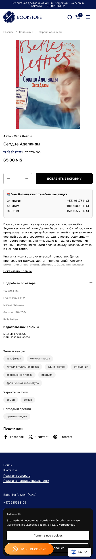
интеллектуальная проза (22, 366)
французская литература (22, 383)
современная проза (19, 374)
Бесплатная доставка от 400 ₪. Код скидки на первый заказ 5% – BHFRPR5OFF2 (48, 5)
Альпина (33, 327)
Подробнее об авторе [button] (19, 283)
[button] (70, 17)
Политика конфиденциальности (26, 480)
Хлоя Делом (23, 136)
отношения (81, 366)
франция (46, 374)
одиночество (56, 366)
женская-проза (40, 358)
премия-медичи (16, 416)
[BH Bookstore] (22, 17)
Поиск (7, 465)
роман (10, 399)
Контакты (10, 470)
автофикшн (13, 358)
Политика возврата (16, 475)
